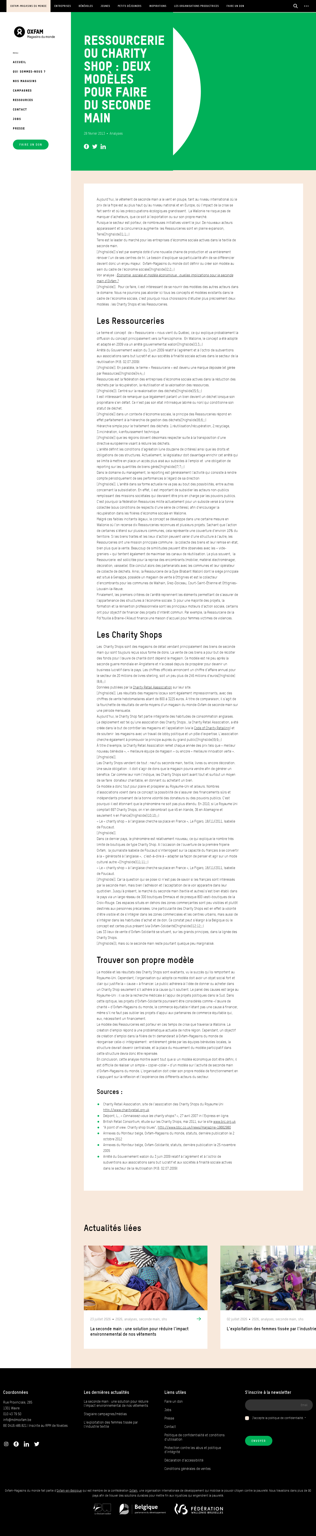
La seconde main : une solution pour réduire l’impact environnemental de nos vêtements (116, 1403)
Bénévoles (86, 6)
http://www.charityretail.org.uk (126, 1110)
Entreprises (62, 6)
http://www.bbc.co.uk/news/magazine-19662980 (194, 1127)
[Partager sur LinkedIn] (103, 146)
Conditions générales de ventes (187, 1469)
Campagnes (22, 90)
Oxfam (133, 1490)
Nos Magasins (25, 81)
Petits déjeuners (129, 6)
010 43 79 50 (12, 1414)
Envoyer (259, 1441)
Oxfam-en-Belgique (69, 1490)
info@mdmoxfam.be (17, 1420)
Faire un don (235, 6)
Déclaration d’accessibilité (183, 1460)
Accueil (19, 62)
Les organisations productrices (196, 6)
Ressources (23, 100)
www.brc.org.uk (224, 1122)
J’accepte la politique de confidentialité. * (279, 1418)
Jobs (17, 119)
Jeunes (105, 6)
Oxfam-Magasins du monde (28, 6)
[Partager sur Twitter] (94, 146)
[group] (145, 1297)
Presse (19, 128)
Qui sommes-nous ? (29, 71)
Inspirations (157, 6)
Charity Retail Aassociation (152, 687)
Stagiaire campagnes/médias (105, 1414)
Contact (20, 109)
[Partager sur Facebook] (86, 146)
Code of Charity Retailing (212, 728)
